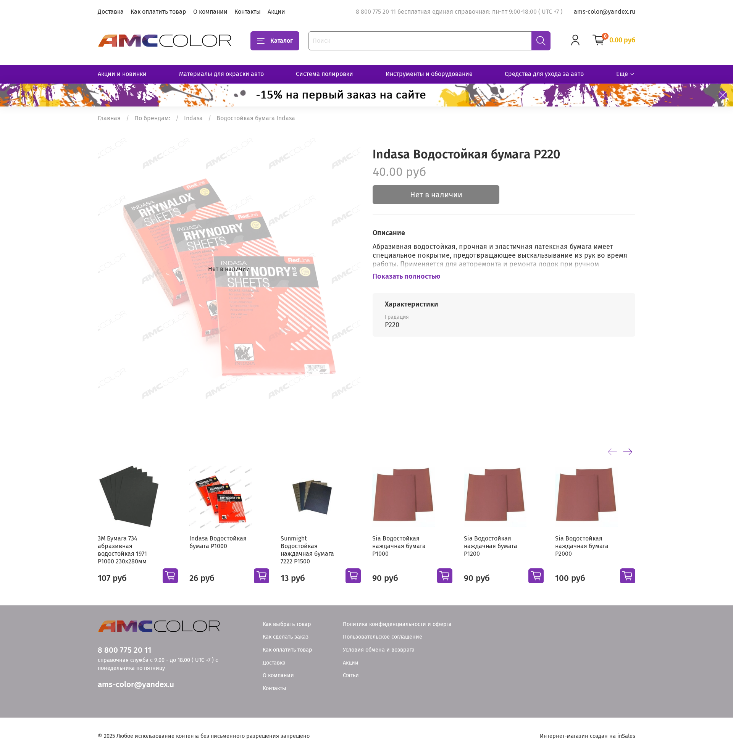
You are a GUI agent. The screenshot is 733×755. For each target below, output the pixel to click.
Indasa (193, 118)
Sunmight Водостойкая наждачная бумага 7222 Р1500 (307, 549)
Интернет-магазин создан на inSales (587, 736)
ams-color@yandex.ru (604, 11)
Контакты (247, 11)
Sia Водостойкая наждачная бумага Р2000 (582, 545)
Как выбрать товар (287, 624)
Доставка (111, 11)
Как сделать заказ (285, 637)
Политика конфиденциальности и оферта (397, 624)
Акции (276, 11)
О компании (210, 11)
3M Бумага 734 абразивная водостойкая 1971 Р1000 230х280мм (122, 549)
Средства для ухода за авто (544, 73)
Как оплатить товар (158, 11)
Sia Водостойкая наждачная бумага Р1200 (490, 545)
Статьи (351, 675)
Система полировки (324, 73)
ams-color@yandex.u (136, 684)
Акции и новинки (122, 73)
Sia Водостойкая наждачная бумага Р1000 (399, 545)
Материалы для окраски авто (221, 73)
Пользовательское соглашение (382, 637)
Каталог (281, 40)
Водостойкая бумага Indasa (255, 118)
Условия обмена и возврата (379, 650)
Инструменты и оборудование (429, 73)
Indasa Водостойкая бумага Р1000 (218, 541)
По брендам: (152, 118)
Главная (109, 118)
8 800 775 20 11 (124, 650)
